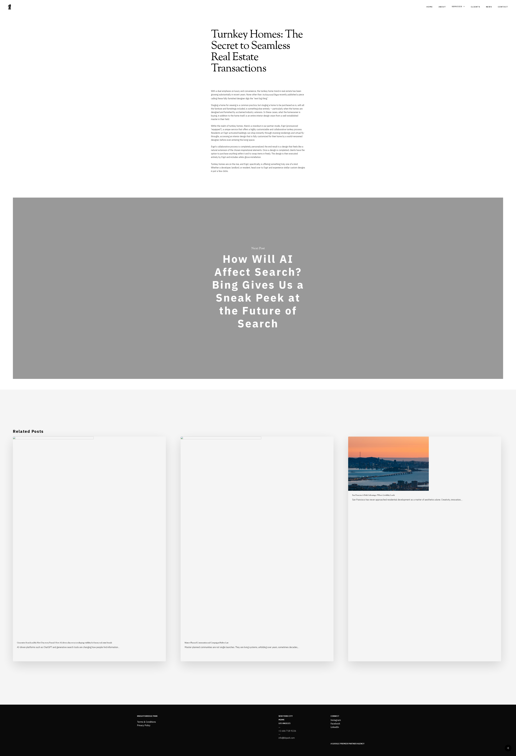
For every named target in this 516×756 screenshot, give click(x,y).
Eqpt (283, 126)
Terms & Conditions (146, 721)
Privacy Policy (143, 725)
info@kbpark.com (287, 737)
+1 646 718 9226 (287, 731)
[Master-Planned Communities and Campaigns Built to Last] (257, 549)
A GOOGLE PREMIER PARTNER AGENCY (347, 743)
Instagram (336, 720)
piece (301, 94)
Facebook (335, 723)
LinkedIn (335, 727)
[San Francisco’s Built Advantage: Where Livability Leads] (424, 549)
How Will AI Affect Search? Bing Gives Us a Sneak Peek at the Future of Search (258, 288)
